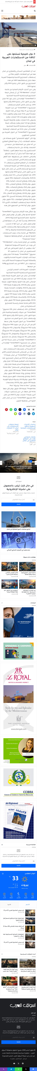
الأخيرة (9, 904)
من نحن (25, 1059)
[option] (18, 463)
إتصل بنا (12, 1059)
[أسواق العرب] (28, 6)
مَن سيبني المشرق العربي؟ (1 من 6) (14, 942)
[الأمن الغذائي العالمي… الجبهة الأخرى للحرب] (9, 566)
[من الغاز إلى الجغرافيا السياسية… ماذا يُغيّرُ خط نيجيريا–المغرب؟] (27, 584)
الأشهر (28, 904)
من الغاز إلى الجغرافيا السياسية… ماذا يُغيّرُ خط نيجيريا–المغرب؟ (29, 592)
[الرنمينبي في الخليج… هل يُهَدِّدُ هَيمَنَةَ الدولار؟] (9, 584)
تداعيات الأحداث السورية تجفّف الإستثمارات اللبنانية (28, 426)
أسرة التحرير (19, 1059)
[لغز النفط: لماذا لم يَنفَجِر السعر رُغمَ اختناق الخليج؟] (30, 921)
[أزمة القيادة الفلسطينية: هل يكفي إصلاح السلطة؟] (27, 981)
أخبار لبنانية (22, 49)
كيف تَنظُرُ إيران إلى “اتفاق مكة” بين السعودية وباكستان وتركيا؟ (10, 989)
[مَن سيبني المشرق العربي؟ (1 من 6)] (30, 945)
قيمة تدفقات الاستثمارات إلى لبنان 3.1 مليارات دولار (12, 427)
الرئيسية (32, 49)
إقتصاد (27, 49)
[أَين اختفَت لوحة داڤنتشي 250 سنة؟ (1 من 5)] (30, 929)
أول (30, 461)
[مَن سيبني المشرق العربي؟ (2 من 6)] (30, 913)
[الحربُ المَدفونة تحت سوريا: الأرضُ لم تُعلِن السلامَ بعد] (27, 963)
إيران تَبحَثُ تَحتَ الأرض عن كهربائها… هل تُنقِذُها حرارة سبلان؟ (19, 467)
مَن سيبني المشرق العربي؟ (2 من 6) (14, 910)
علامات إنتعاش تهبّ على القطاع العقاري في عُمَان (29, 439)
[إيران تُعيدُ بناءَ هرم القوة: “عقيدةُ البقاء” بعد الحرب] (9, 963)
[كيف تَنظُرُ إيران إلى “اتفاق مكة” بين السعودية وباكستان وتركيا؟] (9, 981)
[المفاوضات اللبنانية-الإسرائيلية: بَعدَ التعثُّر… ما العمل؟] (30, 937)
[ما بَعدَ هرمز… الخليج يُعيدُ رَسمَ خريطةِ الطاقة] (27, 566)
